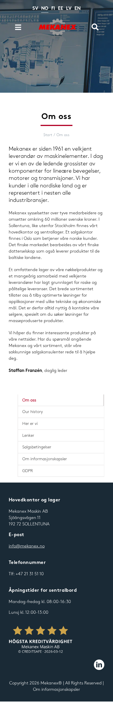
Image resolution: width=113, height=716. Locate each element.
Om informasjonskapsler (56, 690)
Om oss (29, 400)
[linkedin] (99, 665)
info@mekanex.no (27, 546)
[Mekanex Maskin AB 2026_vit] (40, 640)
